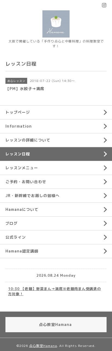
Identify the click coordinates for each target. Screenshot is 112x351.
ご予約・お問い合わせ (25, 181)
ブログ (11, 223)
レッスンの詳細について (27, 140)
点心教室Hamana (43, 345)
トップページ (17, 112)
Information (18, 126)
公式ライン (15, 237)
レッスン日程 (17, 153)
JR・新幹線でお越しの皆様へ (32, 195)
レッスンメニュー (21, 167)
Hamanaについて (21, 209)
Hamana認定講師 (21, 251)
